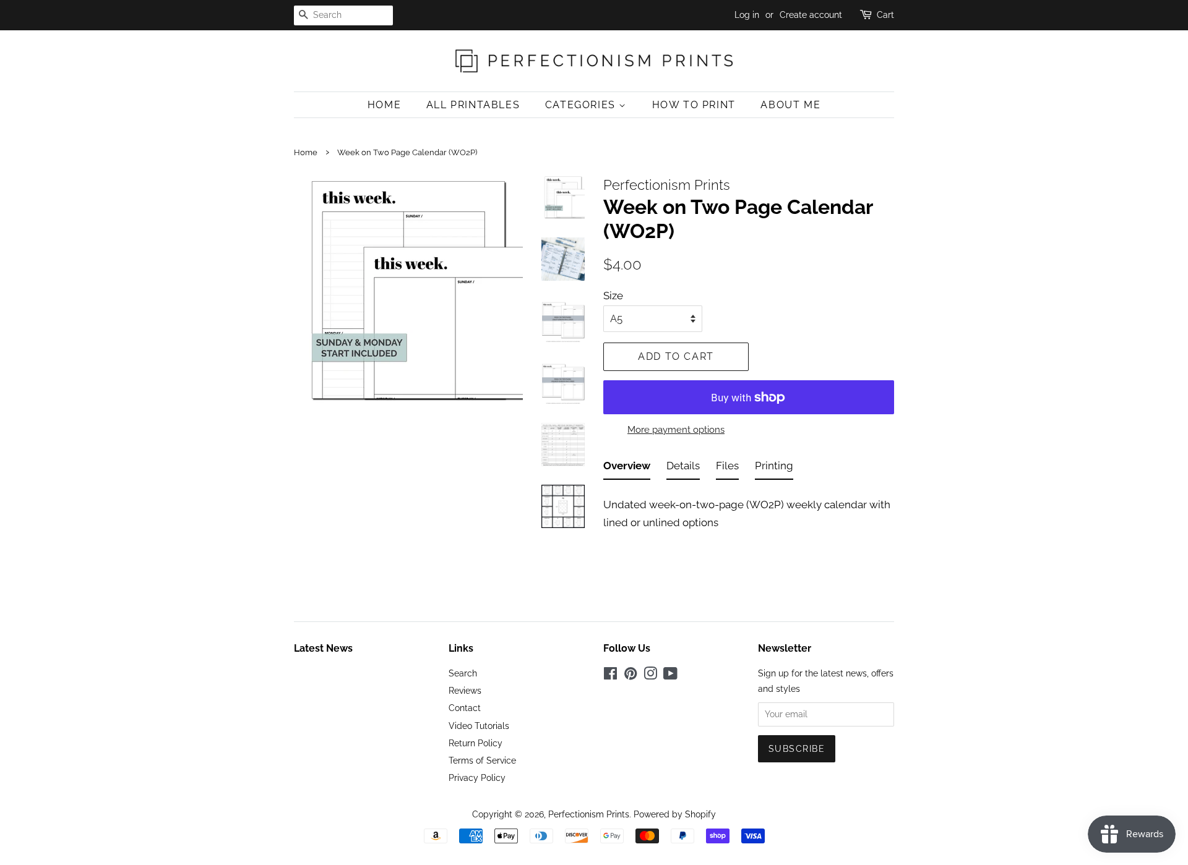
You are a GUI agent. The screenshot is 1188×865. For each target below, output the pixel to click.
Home (384, 105)
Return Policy (475, 743)
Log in (746, 15)
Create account (811, 15)
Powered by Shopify (675, 814)
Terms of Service (482, 760)
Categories (582, 105)
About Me (790, 105)
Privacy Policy (477, 777)
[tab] (626, 468)
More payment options (676, 429)
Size (613, 295)
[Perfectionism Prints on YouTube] (670, 675)
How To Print (694, 105)
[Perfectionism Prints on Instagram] (650, 675)
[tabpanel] (748, 510)
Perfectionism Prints (588, 814)
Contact (465, 707)
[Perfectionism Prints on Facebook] (610, 675)
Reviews (465, 690)
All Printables (473, 105)
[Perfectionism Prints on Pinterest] (630, 675)
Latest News (323, 648)
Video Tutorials (479, 725)
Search (463, 673)
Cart (885, 15)
